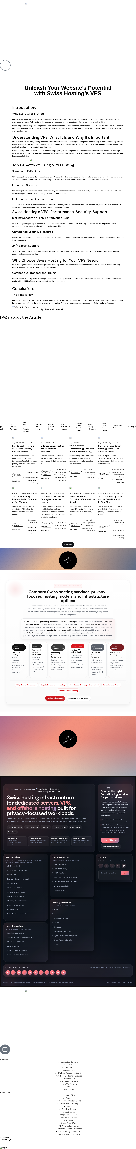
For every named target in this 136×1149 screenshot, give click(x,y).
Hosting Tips (69, 1095)
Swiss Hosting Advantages (75, 471)
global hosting (60, 469)
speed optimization (89, 523)
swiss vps (90, 525)
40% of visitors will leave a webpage (49, 119)
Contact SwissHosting (111, 846)
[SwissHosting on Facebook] (100, 866)
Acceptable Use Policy (61, 886)
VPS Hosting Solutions (17, 524)
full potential (32, 520)
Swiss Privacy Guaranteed (69, 1100)
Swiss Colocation (13, 946)
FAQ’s (69, 1106)
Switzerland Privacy (60, 869)
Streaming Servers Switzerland (17, 901)
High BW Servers (69, 1084)
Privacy (113, 983)
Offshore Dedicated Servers (17, 870)
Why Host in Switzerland (26, 685)
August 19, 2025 (17, 493)
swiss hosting (32, 480)
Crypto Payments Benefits (63, 940)
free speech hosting (31, 477)
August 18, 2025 (103, 493)
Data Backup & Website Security (46, 525)
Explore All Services (110, 840)
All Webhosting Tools (68, 1126)
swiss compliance (89, 472)
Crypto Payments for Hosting (53, 685)
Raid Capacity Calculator (69, 1134)
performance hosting (34, 524)
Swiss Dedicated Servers (118, 476)
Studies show (59, 177)
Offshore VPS (12, 875)
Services (106, 983)
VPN (69, 1087)
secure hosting (60, 477)
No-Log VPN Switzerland (15, 896)
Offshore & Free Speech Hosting (17, 475)
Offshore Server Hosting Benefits (65, 882)
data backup (61, 523)
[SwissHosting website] (124, 866)
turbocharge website (91, 532)
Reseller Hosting (13, 910)
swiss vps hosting (32, 533)
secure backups (61, 528)
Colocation (69, 1089)
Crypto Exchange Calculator (69, 1128)
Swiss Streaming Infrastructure (17, 951)
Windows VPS (69, 1070)
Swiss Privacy (34, 483)
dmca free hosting (32, 472)
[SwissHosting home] (60, 790)
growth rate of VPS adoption (80, 153)
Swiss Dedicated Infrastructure (18, 955)
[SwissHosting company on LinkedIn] (112, 866)
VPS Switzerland (12, 883)
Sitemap (56, 944)
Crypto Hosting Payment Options (65, 936)
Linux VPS (69, 1067)
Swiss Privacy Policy (111, 685)
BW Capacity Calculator (69, 1131)
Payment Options (69, 1117)
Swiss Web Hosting (118, 530)
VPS (68, 1064)
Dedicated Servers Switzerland (18, 879)
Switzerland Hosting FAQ (62, 931)
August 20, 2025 (74, 443)
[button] (68, 1147)
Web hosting (35, 122)
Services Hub (58, 914)
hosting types (117, 472)
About (68, 1098)
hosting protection (61, 525)
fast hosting (89, 520)
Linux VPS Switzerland (14, 888)
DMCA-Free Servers (61, 873)
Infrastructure (69, 1112)
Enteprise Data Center (69, 1114)
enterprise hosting (118, 469)
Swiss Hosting (90, 128)
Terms (119, 983)
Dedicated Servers (69, 1062)
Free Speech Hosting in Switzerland (84, 685)
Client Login (58, 927)
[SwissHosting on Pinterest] (118, 866)
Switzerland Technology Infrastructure (20, 937)
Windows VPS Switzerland (16, 892)
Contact (57, 923)
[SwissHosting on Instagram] (106, 866)
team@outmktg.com (76, 446)
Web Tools (68, 1120)
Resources (6, 1092)
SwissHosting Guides (103, 526)
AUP (124, 983)
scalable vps (32, 527)
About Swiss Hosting (61, 918)
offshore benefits (59, 472)
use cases (120, 482)
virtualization (98, 144)
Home (56, 910)
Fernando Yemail (29, 443)
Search (124, 873)
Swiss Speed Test (69, 1123)
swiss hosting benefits (119, 524)
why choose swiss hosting (118, 537)
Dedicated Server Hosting (104, 473)
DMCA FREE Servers (69, 1081)
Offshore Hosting (59, 475)
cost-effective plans (59, 278)
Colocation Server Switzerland (17, 914)
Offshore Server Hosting (68, 691)
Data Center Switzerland (15, 933)
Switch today (73, 303)
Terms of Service (59, 890)
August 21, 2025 (17, 443)
